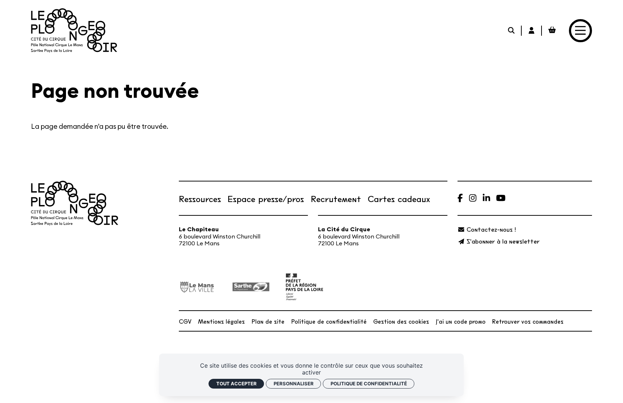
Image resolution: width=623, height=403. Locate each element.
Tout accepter (236, 383)
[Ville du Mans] (197, 287)
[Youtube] (500, 198)
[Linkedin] (486, 198)
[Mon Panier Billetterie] (552, 31)
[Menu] (580, 30)
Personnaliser (294, 383)
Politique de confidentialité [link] (369, 383)
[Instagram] (472, 198)
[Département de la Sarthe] (251, 287)
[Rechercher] (512, 31)
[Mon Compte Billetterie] (532, 31)
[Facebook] (460, 198)
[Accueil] (74, 30)
